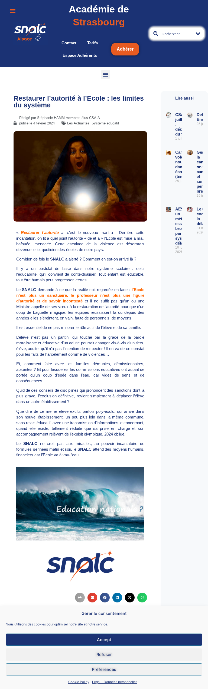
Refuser (104, 654)
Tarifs (92, 43)
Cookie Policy (78, 682)
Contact (68, 43)
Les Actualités (78, 123)
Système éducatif (105, 123)
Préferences (104, 669)
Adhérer (125, 49)
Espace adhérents (80, 55)
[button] (105, 74)
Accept (104, 639)
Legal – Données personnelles (114, 682)
